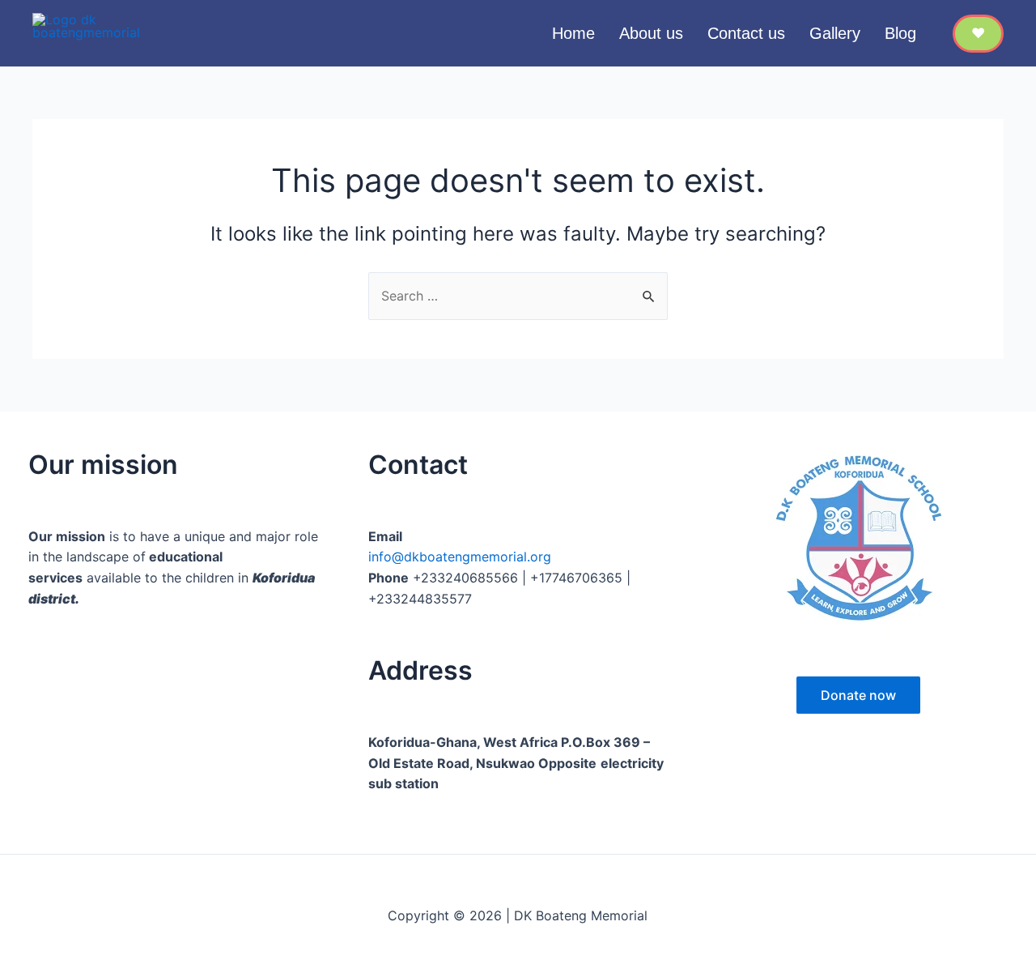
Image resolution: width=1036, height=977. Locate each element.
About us (651, 33)
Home (573, 33)
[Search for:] (518, 296)
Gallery (834, 33)
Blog (900, 33)
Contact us (746, 33)
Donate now (858, 695)
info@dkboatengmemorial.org (459, 556)
